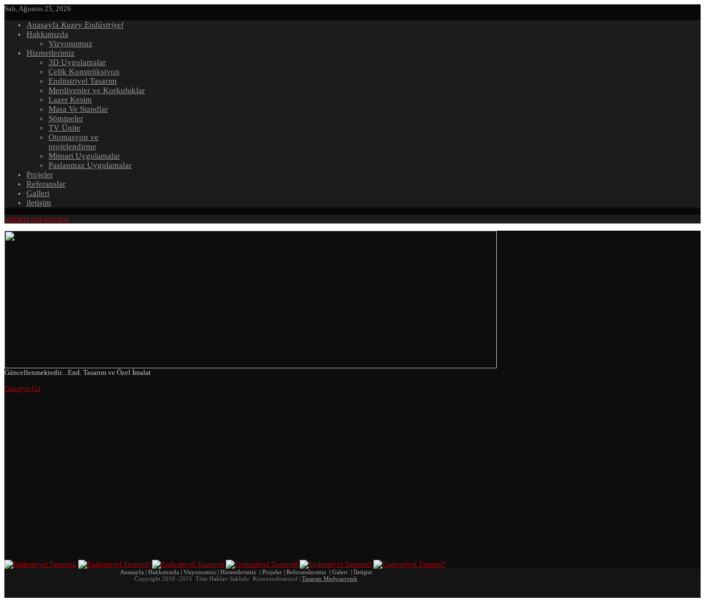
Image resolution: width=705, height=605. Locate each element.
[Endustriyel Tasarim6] (114, 564)
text (10, 219)
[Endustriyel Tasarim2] (40, 564)
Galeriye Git (22, 388)
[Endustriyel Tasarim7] (409, 564)
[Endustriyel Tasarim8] (262, 564)
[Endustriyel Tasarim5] (336, 564)
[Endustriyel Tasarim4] (188, 564)
